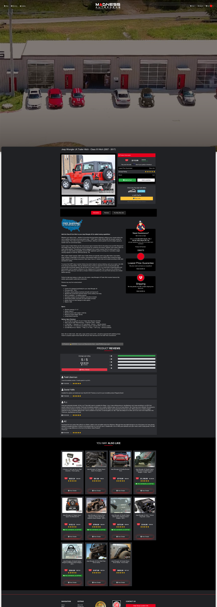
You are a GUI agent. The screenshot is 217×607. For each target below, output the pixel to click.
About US (80, 605)
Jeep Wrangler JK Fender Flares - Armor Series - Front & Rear (120, 561)
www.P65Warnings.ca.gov (103, 344)
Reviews (106, 213)
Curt (153, 175)
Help (193, 6)
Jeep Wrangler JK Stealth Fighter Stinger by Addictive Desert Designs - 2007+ (72, 562)
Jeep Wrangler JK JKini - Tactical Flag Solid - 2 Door (145, 515)
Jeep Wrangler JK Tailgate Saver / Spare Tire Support (96, 469)
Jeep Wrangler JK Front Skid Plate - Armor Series (96, 561)
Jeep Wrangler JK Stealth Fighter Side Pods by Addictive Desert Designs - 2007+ (121, 516)
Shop (6, 6)
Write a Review (85, 369)
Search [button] (201, 6)
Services (14, 6)
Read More (140, 269)
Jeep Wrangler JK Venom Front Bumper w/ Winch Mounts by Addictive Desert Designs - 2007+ (96, 516)
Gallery (23, 6)
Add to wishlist (146, 180)
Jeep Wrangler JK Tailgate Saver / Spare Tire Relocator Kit (72, 515)
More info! (152, 168)
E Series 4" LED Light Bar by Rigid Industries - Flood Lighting (72, 469)
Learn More (141, 191)
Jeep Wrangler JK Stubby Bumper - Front (120, 469)
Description (96, 213)
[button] (113, 175)
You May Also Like (119, 213)
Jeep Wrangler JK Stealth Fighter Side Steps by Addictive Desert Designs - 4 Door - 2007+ (145, 470)
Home (63, 605)
